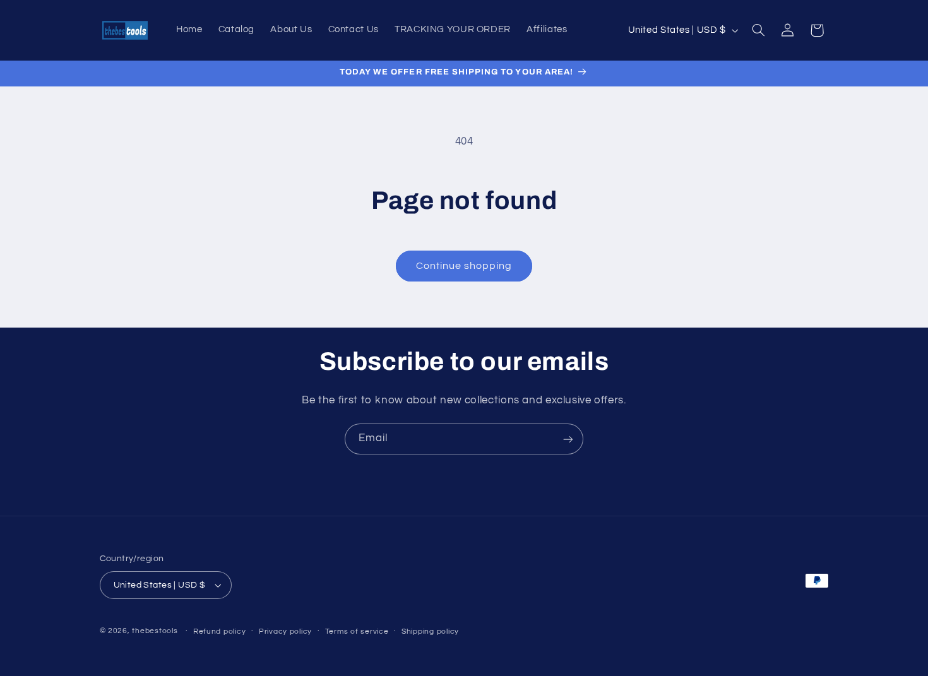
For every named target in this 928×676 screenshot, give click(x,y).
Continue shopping (464, 266)
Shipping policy (430, 631)
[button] (758, 30)
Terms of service (357, 631)
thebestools (154, 630)
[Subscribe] (568, 439)
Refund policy (219, 631)
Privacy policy (285, 631)
